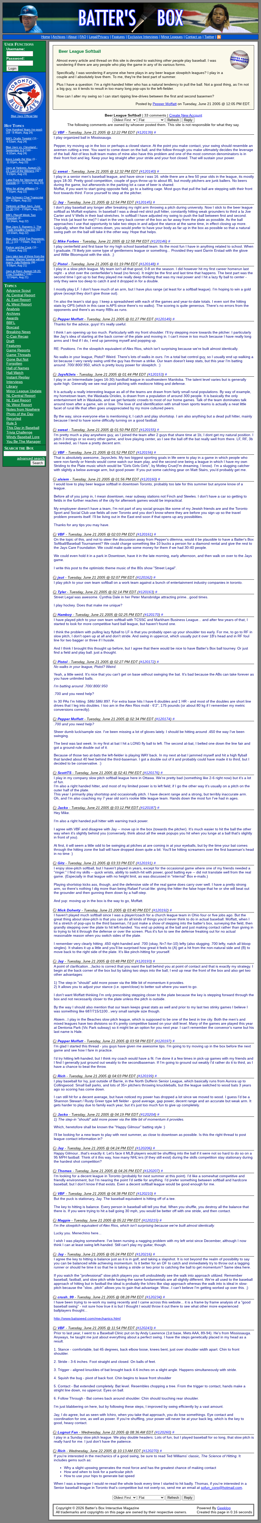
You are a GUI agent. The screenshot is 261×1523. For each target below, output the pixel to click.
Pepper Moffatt (165, 104)
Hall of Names (17, 368)
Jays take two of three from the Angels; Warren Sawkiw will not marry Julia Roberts (25, 259)
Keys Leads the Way (19, 159)
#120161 (144, 534)
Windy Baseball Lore (23, 437)
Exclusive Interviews (143, 37)
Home (45, 37)
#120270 (150, 1451)
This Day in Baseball (22, 428)
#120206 (143, 1148)
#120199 (145, 1076)
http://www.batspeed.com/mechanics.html (87, 1318)
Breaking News (18, 332)
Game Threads (18, 355)
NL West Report (19, 405)
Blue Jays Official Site (24, 116)
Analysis (13, 309)
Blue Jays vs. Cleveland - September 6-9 (21, 149)
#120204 (148, 1114)
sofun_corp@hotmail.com (221, 1488)
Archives (59, 37)
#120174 (163, 719)
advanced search (31, 458)
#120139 (144, 132)
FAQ (83, 37)
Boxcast (12, 327)
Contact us (194, 37)
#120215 (150, 1220)
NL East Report (18, 400)
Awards (12, 318)
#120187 (148, 808)
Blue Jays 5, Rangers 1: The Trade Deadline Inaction (23, 228)
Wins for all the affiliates (20, 188)
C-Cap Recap (17, 336)
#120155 (147, 430)
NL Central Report (20, 396)
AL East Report (18, 300)
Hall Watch (14, 373)
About (72, 37)
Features (118, 37)
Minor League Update (24, 391)
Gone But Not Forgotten (17, 361)
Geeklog (224, 1508)
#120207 (151, 1171)
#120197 (163, 1041)
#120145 (143, 202)
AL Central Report (20, 295)
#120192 (160, 910)
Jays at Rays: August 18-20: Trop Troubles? (23, 273)
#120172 (147, 662)
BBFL (10, 323)
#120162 (144, 577)
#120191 (144, 863)
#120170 (152, 615)
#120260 (163, 1432)
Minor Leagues (172, 37)
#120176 (151, 773)
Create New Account (185, 115)
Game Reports (18, 350)
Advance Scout (18, 290)
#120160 (148, 479)
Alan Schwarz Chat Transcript (24, 197)
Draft (10, 341)
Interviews (14, 382)
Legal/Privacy (99, 37)
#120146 (159, 241)
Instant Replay (18, 377)
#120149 (163, 319)
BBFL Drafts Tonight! (19, 138)
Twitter (209, 37)
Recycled (13, 418)
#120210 (144, 1193)
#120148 (147, 264)
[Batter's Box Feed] (219, 37)
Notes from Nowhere (23, 409)
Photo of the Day (19, 414)
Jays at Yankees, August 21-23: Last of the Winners (23, 169)
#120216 (143, 1254)
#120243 (144, 1328)
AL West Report (19, 304)
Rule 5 (11, 423)
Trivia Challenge (19, 432)
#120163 (146, 592)
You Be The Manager (23, 441)
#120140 (147, 171)
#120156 (144, 452)
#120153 (155, 374)
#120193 (143, 961)
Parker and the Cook (19, 247)
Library (12, 386)
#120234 (153, 1297)
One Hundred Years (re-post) (24, 129)
